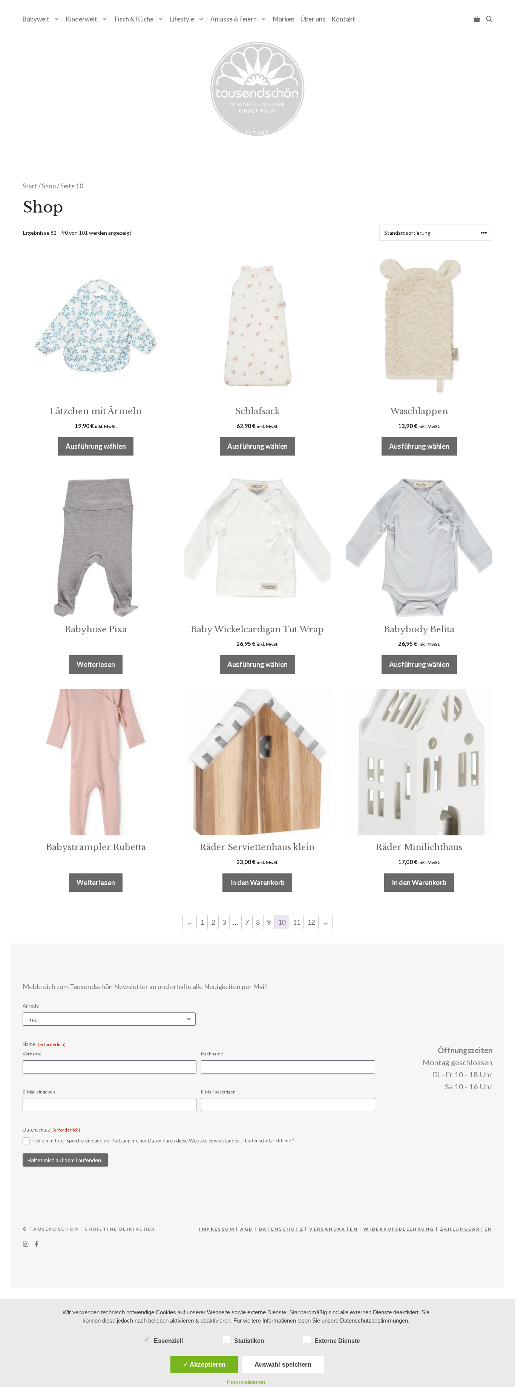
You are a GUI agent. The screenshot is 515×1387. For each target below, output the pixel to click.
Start (30, 186)
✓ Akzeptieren (204, 1364)
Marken (283, 19)
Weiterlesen (96, 664)
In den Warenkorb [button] (257, 882)
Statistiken (249, 1341)
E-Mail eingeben (39, 1092)
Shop (49, 186)
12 (311, 922)
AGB (246, 1229)
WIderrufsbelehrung (398, 1229)
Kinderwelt (81, 19)
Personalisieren (246, 1382)
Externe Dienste (337, 1341)
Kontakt (343, 19)
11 (296, 922)
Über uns (312, 19)
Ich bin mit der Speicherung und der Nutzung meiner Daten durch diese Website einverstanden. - (164, 1141)
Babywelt (36, 19)
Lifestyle (182, 19)
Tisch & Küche (133, 19)
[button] (489, 19)
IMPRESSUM (217, 1229)
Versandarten (333, 1229)
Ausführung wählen (96, 446)
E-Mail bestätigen (218, 1092)
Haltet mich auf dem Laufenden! (65, 1160)
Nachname (212, 1054)
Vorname (32, 1054)
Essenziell (168, 1341)
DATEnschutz (281, 1229)
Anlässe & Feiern (233, 19)
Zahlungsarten (466, 1229)
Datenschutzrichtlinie (268, 1141)
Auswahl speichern (282, 1364)
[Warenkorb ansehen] (477, 19)
